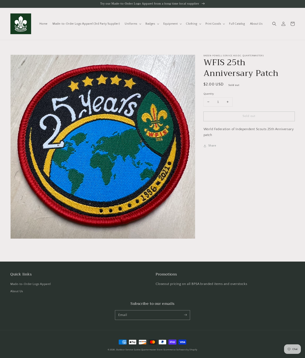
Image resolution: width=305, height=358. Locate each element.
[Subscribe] (185, 315)
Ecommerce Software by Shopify (180, 350)
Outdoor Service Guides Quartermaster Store (139, 350)
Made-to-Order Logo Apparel (30, 284)
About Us (16, 291)
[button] (132, 23)
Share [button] (212, 145)
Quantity (209, 93)
